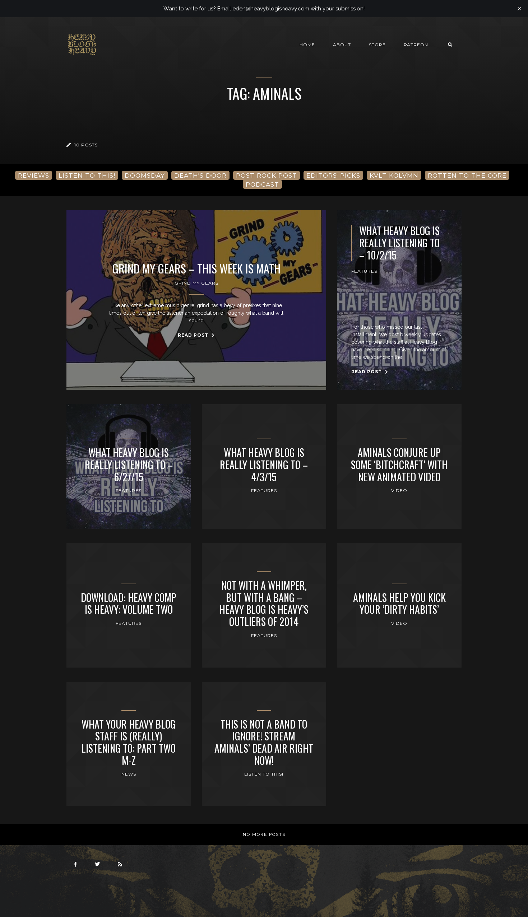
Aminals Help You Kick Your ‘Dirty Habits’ (399, 603)
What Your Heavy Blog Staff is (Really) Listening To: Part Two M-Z (129, 742)
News (128, 774)
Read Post (194, 335)
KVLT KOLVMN (394, 175)
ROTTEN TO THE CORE (467, 175)
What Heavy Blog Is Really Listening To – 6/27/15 (129, 464)
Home (307, 44)
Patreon (416, 44)
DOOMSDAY (145, 175)
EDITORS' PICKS (333, 175)
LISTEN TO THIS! (87, 175)
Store (377, 44)
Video (399, 490)
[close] (519, 8)
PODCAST (262, 184)
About (342, 44)
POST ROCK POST (266, 175)
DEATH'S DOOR (200, 175)
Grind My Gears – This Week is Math (196, 268)
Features (364, 271)
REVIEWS (33, 175)
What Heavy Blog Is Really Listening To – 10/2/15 (399, 243)
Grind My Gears (196, 283)
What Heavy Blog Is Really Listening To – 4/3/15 (264, 464)
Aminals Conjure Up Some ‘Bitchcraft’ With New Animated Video (399, 464)
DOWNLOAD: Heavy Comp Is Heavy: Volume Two (128, 603)
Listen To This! (263, 774)
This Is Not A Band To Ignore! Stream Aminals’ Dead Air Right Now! (263, 742)
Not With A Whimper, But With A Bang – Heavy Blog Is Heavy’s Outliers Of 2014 (264, 603)
